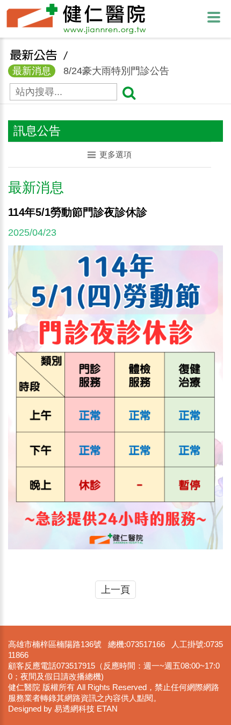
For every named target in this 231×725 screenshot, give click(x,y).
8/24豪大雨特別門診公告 (90, 71)
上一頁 (115, 589)
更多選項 (115, 154)
